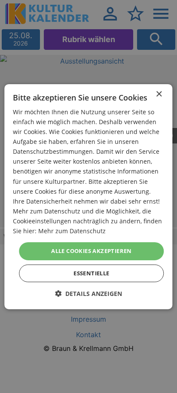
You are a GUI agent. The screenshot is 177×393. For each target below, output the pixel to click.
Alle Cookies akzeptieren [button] (91, 251)
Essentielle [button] (91, 273)
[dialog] (88, 196)
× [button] (159, 94)
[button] (88, 294)
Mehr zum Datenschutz (72, 231)
